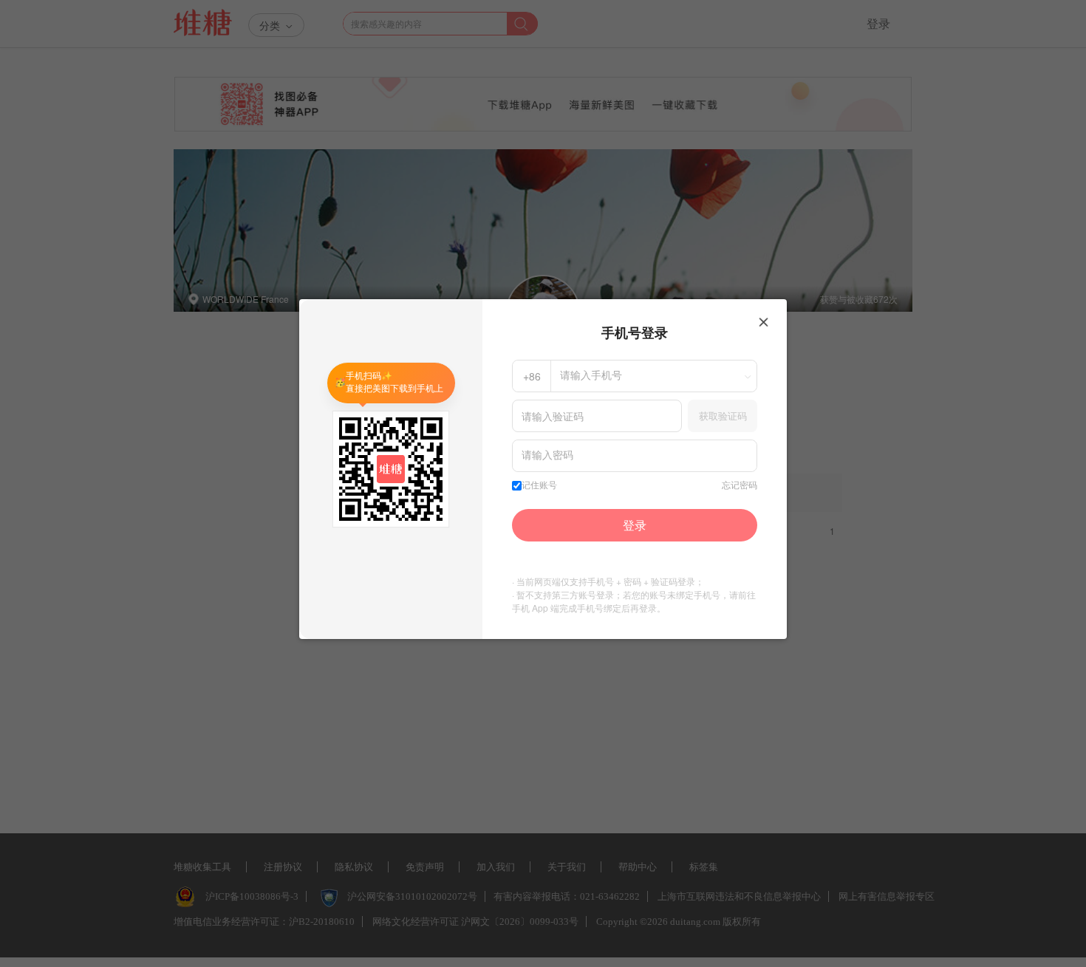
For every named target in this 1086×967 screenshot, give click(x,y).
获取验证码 (723, 416)
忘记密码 (739, 485)
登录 (634, 524)
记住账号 (539, 485)
